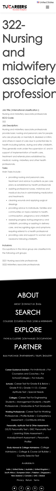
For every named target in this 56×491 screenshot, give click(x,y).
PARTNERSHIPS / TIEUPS (31, 355)
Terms (36, 480)
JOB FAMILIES (29, 338)
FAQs (38, 304)
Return (29, 480)
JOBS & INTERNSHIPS (42, 321)
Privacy (20, 480)
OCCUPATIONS (44, 338)
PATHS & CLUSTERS (13, 338)
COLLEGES (8, 321)
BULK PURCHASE (11, 355)
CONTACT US (28, 304)
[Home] (14, 7)
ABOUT (17, 304)
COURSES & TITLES (23, 321)
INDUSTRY (47, 355)
